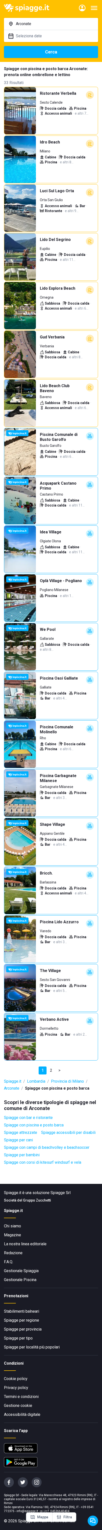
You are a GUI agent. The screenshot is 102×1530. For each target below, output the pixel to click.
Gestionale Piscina (20, 1279)
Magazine (12, 1235)
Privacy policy (16, 1387)
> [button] (59, 1070)
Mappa (42, 1517)
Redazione (13, 1253)
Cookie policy (15, 1378)
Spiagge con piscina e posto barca (34, 1125)
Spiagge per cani (18, 1140)
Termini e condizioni (21, 1396)
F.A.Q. (8, 1261)
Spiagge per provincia (23, 1329)
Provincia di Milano (67, 1081)
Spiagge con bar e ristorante (28, 1117)
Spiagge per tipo (18, 1338)
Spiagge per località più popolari (32, 1347)
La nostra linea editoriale (25, 1244)
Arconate (11, 1088)
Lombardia (36, 1081)
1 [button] (43, 1070)
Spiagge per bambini (22, 1155)
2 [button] (51, 1070)
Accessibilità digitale (22, 1414)
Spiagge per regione (21, 1320)
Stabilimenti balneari (21, 1311)
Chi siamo (12, 1226)
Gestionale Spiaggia (21, 1270)
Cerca (51, 51)
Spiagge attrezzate (20, 1132)
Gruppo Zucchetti (37, 1200)
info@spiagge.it (27, 1511)
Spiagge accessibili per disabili (68, 1132)
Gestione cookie (18, 1405)
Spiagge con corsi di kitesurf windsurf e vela (42, 1162)
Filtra (67, 1517)
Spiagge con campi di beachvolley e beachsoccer (46, 1147)
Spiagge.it (12, 1081)
